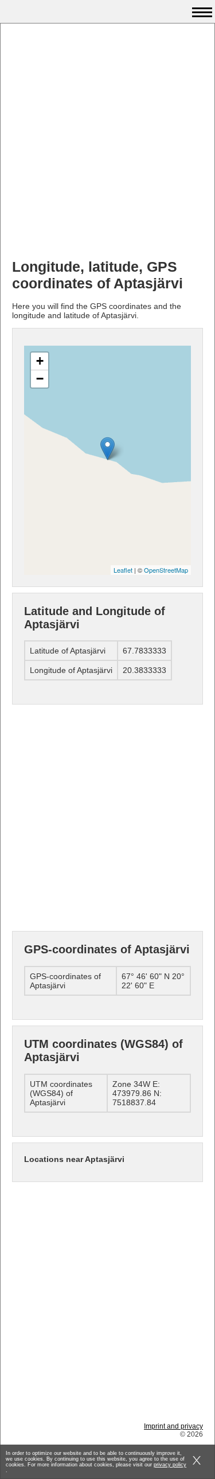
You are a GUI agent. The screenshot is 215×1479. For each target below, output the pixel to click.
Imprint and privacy (173, 1426)
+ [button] (40, 361)
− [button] (40, 378)
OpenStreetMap (166, 569)
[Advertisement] (107, 142)
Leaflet (123, 569)
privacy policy (170, 1465)
